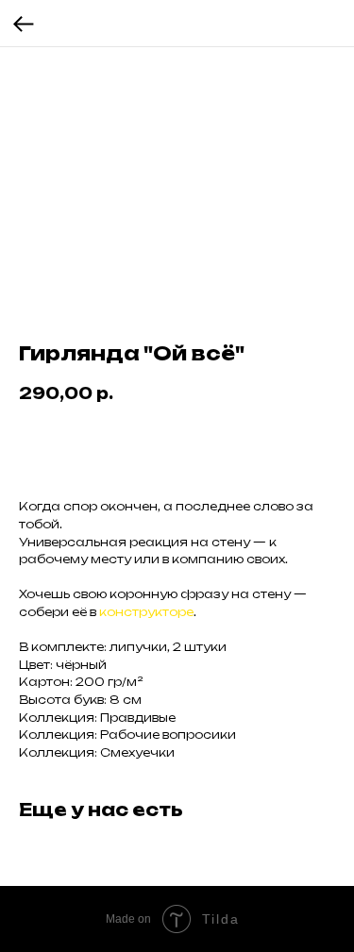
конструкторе (146, 612)
